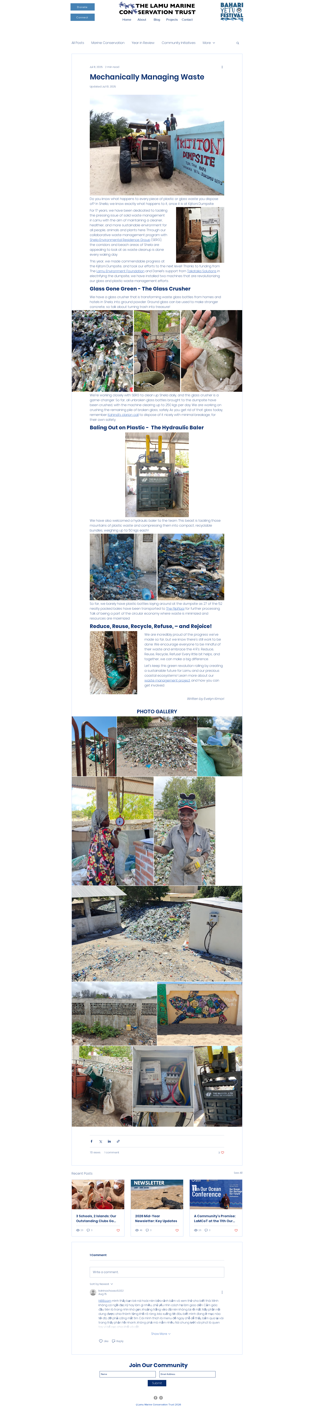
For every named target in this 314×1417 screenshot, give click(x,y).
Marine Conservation (107, 42)
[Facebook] (155, 1398)
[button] (237, 42)
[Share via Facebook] (91, 1141)
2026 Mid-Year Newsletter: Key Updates (156, 1218)
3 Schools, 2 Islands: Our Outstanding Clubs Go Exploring (96, 1218)
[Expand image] (102, 351)
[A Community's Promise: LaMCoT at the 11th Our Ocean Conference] (216, 1194)
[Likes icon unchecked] (100, 1341)
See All (238, 1173)
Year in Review (143, 42)
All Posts (78, 42)
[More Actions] (222, 1292)
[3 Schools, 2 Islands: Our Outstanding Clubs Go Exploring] (98, 1194)
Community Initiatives (179, 42)
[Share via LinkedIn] (109, 1141)
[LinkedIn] (161, 1398)
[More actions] (222, 67)
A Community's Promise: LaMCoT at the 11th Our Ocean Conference (215, 1218)
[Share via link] (118, 1141)
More (207, 42)
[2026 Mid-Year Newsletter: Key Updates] (157, 1194)
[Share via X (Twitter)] (100, 1141)
